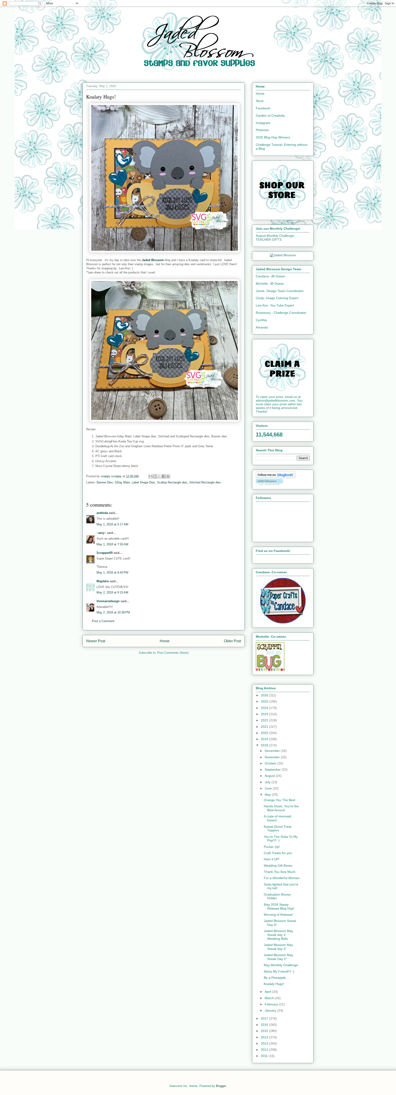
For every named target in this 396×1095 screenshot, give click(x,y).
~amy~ (101, 533)
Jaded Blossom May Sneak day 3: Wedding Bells (278, 935)
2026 (265, 695)
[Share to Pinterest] (168, 476)
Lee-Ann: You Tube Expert (275, 305)
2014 (265, 1037)
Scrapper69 (104, 552)
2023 (265, 714)
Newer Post (95, 641)
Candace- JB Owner (270, 276)
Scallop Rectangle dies (172, 482)
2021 (265, 726)
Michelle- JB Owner (270, 283)
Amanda (262, 327)
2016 (265, 1024)
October (271, 763)
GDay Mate (122, 482)
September (273, 769)
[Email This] (150, 476)
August (270, 776)
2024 (265, 708)
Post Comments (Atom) (173, 652)
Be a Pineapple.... (276, 977)
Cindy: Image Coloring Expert (277, 298)
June (269, 788)
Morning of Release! (278, 914)
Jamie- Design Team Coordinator (280, 291)
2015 (265, 1031)
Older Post (232, 641)
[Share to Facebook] (163, 476)
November (273, 757)
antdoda (102, 513)
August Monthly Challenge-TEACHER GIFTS (275, 237)
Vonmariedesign (108, 601)
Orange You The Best (279, 800)
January (271, 1010)
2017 (265, 1018)
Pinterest (262, 130)
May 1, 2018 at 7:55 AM (112, 544)
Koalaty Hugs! (274, 984)
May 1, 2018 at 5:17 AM (112, 524)
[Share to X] (159, 476)
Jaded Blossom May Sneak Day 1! (278, 957)
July (268, 782)
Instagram (263, 123)
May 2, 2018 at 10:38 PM (113, 612)
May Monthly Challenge (281, 965)
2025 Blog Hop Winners (273, 137)
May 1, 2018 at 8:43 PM (112, 572)
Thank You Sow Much (279, 872)
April (268, 991)
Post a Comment (103, 621)
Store (260, 101)
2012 (265, 1049)
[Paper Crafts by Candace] (283, 622)
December (273, 751)
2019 (265, 739)
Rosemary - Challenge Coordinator (281, 312)
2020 (265, 733)
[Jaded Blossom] (283, 255)
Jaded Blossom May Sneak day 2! (278, 947)
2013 (265, 1043)
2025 (265, 701)
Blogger (221, 1086)
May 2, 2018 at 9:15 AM (112, 592)
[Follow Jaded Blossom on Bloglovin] (275, 477)
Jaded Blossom (153, 260)
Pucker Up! (272, 847)
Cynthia (261, 320)
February (272, 1004)
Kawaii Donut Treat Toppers (277, 828)
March (270, 998)
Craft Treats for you (278, 853)
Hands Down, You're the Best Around (281, 808)
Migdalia (102, 581)
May (268, 794)
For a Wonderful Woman (282, 878)
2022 (265, 720)
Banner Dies (105, 482)
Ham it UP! (271, 859)
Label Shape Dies (143, 482)
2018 (265, 745)
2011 (265, 1056)
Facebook (263, 108)
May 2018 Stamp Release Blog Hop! (279, 906)
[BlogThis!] (155, 476)
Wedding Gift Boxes (278, 865)
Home (165, 641)
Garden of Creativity (270, 115)
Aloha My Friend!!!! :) (279, 971)
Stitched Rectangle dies (205, 482)
